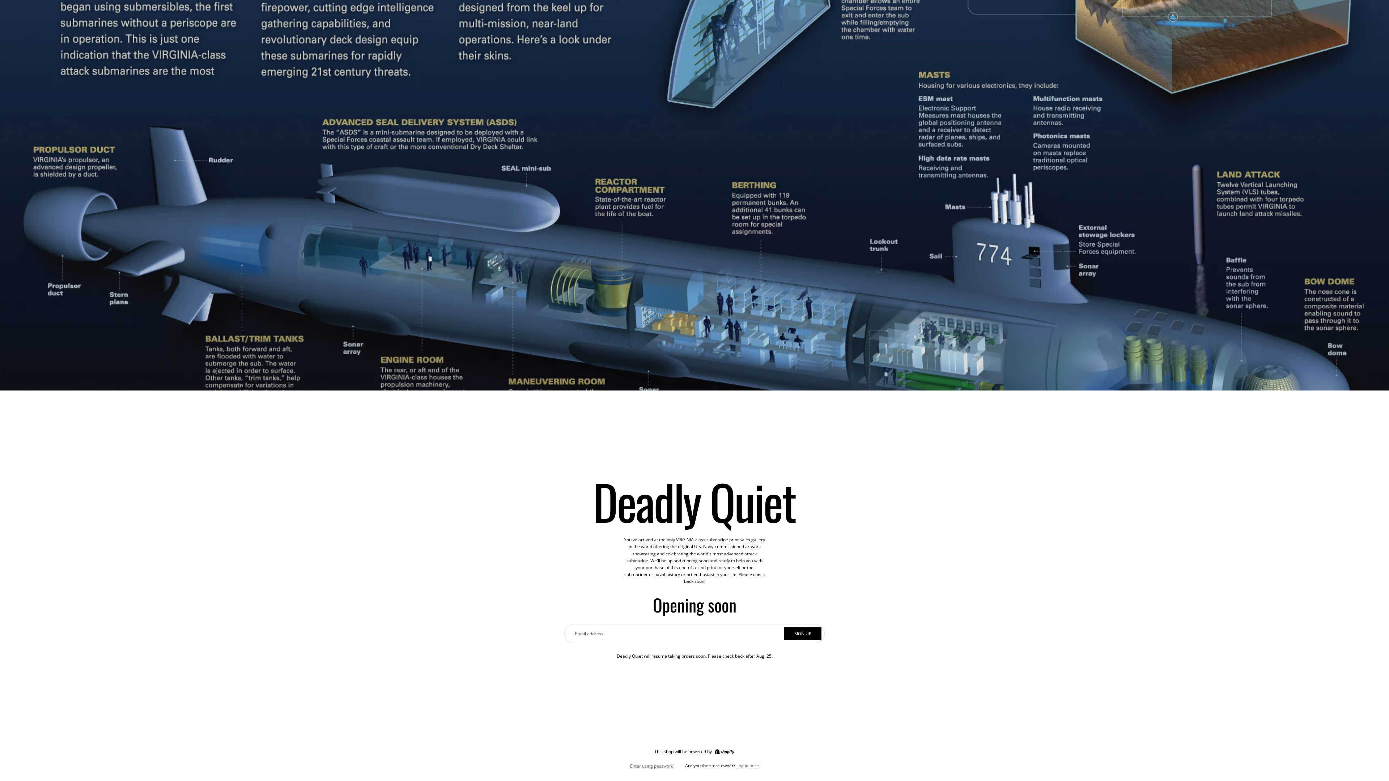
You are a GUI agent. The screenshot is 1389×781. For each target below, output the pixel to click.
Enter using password (652, 766)
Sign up (802, 634)
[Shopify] (724, 752)
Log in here (747, 766)
